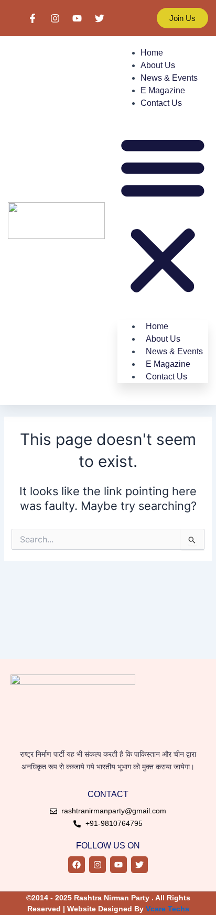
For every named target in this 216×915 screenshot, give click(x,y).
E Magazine (163, 90)
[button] (162, 215)
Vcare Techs (167, 909)
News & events (169, 77)
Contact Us (161, 103)
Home (152, 52)
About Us (158, 65)
